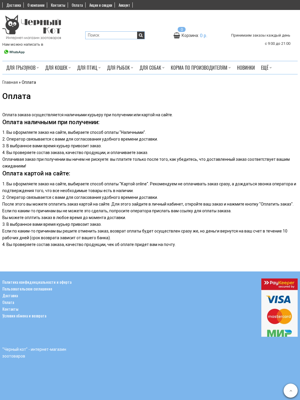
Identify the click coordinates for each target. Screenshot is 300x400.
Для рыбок (119, 67)
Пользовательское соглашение (27, 289)
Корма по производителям (200, 67)
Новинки (246, 67)
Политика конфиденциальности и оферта (36, 282)
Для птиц (87, 67)
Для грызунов (21, 67)
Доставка (13, 5)
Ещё (264, 67)
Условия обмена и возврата (24, 315)
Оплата (77, 5)
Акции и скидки (100, 5)
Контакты (58, 5)
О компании (36, 5)
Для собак (150, 67)
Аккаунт (124, 5)
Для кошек (57, 67)
